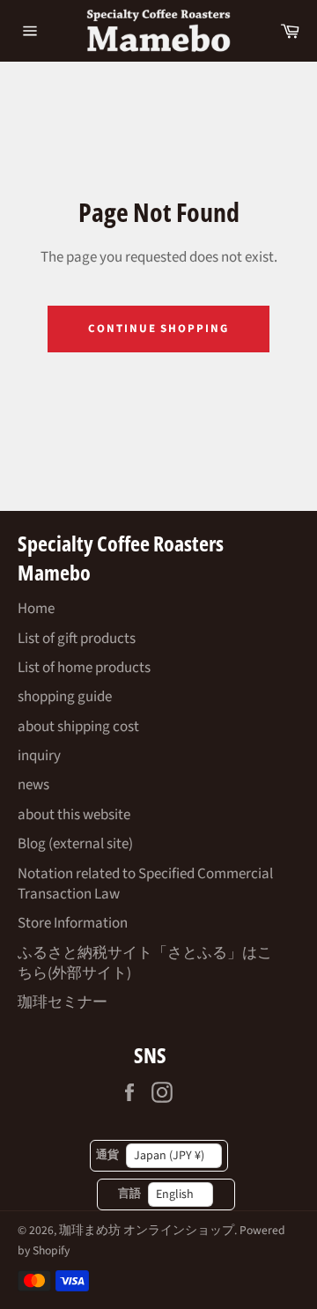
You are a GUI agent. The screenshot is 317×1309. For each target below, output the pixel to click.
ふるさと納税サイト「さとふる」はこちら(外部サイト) (145, 963)
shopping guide (65, 696)
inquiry (39, 755)
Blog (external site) (75, 843)
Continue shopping (158, 328)
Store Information (73, 923)
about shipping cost (78, 726)
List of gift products (77, 638)
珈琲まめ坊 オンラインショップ (146, 1230)
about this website (74, 814)
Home (36, 608)
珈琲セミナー (62, 1002)
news (33, 784)
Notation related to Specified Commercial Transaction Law (145, 884)
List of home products (84, 667)
